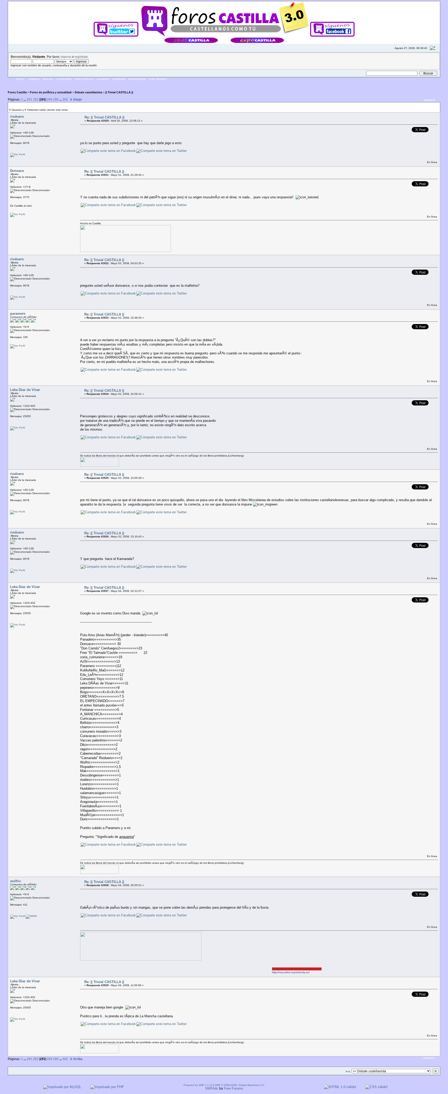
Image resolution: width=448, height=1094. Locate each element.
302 (65, 99)
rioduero (17, 116)
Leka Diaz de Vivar (25, 390)
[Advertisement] (102, 84)
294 (49, 99)
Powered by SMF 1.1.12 (198, 1085)
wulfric (15, 881)
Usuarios (103, 79)
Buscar (48, 79)
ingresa (66, 56)
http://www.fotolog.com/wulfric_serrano (279, 968)
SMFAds (211, 1088)
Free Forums (233, 1088)
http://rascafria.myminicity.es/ (273, 972)
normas (34, 79)
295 (56, 99)
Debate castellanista (88, 92)
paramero (17, 313)
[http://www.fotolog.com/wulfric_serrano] (31, 916)
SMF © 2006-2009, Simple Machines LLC (239, 1085)
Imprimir (429, 100)
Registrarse (137, 79)
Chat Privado (158, 79)
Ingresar (119, 79)
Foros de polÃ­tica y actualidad (51, 92)
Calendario (64, 79)
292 (35, 99)
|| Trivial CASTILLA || (119, 92)
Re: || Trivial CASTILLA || (104, 117)
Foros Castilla (17, 92)
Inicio (20, 79)
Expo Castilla (84, 79)
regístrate (81, 56)
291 (29, 99)
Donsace (17, 171)
